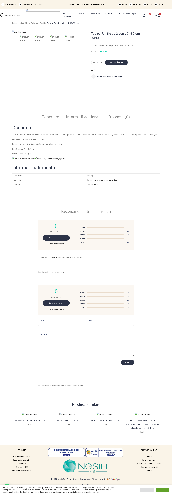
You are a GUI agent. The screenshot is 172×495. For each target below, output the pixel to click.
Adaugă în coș (116, 62)
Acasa (66, 13)
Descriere (50, 116)
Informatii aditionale (83, 116)
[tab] (50, 117)
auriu (89, 184)
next (82, 31)
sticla (114, 180)
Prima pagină (18, 23)
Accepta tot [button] (162, 490)
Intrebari (103, 211)
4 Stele (82, 231)
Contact (67, 16)
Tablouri (94, 13)
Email (91, 320)
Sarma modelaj (126, 13)
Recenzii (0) (119, 116)
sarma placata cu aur (102, 180)
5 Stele (82, 227)
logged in (53, 257)
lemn (89, 180)
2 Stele (82, 238)
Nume (41, 320)
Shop (27, 23)
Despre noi (79, 13)
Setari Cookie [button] (147, 490)
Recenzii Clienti (75, 211)
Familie (43, 23)
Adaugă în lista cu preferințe (109, 77)
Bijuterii (108, 13)
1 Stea (82, 242)
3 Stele (82, 235)
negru (94, 184)
